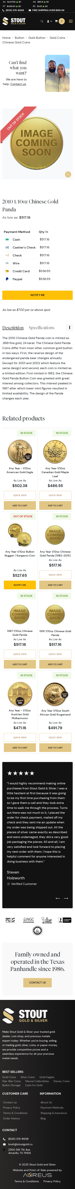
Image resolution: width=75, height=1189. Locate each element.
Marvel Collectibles (37, 1081)
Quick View (20, 495)
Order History (11, 1118)
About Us (46, 1102)
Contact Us (37, 982)
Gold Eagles (46, 1077)
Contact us (18, 84)
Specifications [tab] (41, 327)
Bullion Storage (11, 1085)
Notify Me (38, 295)
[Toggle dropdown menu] (70, 328)
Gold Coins (9, 1077)
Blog (43, 1118)
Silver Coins (28, 1077)
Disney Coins (61, 1081)
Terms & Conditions (15, 1113)
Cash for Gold (33, 1085)
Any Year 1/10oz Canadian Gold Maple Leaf (55, 472)
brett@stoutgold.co (20, 1144)
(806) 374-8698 (15, 10)
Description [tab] (13, 327)
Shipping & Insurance (54, 1113)
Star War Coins (11, 1081)
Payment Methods (52, 1107)
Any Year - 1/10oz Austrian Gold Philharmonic (20, 714)
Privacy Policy (11, 1107)
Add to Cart (19, 505)
